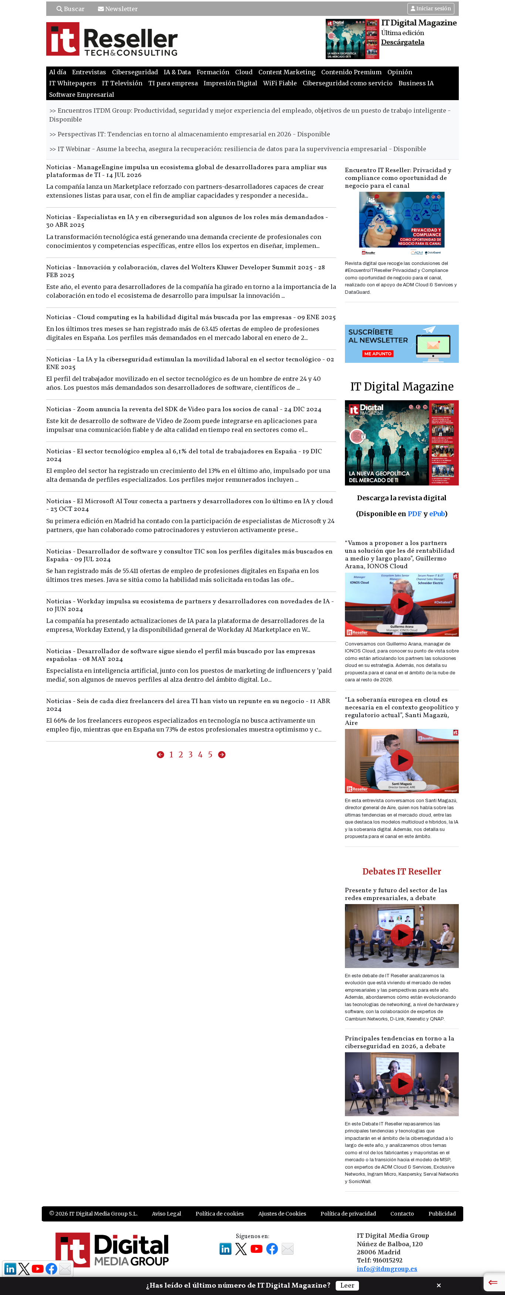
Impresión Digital (230, 83)
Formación (213, 72)
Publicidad (442, 1213)
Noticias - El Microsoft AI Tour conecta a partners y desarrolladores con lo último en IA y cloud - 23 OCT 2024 (189, 505)
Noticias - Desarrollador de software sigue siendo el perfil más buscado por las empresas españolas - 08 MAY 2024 (180, 655)
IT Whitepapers (72, 83)
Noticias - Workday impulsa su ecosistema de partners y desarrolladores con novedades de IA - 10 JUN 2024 (190, 605)
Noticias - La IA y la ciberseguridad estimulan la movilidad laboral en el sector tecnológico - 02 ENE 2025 (190, 363)
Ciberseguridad (135, 72)
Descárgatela (402, 42)
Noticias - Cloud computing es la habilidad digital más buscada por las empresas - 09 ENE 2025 (191, 317)
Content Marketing (286, 72)
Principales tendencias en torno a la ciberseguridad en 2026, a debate (399, 1042)
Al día (57, 72)
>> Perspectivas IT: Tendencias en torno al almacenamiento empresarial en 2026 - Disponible (189, 134)
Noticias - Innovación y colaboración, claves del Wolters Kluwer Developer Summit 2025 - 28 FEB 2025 (185, 271)
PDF (415, 514)
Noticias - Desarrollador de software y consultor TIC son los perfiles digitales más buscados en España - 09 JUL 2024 (189, 555)
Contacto (402, 1213)
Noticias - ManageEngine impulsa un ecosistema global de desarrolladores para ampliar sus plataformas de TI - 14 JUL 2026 (186, 171)
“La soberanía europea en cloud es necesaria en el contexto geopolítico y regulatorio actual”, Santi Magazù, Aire (402, 711)
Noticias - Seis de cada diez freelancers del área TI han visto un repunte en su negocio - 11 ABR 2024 (188, 705)
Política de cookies (220, 1213)
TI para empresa (173, 83)
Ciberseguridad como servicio (348, 83)
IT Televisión (122, 83)
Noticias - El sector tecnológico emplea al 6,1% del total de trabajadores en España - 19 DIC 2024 (184, 455)
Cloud (244, 72)
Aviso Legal (166, 1213)
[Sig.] (221, 754)
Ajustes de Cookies (282, 1213)
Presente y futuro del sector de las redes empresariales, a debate (396, 894)
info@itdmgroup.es (387, 1268)
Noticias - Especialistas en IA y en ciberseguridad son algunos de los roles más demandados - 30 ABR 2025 (187, 221)
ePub (436, 514)
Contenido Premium (351, 72)
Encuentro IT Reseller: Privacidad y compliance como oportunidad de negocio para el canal (398, 178)
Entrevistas (89, 72)
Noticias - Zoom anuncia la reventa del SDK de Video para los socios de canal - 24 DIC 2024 (184, 409)
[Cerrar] (439, 1285)
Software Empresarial (81, 94)
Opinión (399, 72)
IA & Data (177, 72)
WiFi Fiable (280, 83)
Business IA (416, 83)
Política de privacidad (348, 1213)
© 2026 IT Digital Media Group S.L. (93, 1213)
